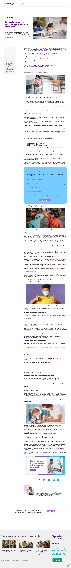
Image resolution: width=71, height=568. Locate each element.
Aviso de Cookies (25, 560)
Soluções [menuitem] (33, 4)
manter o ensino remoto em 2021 (52, 268)
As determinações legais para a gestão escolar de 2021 (9, 60)
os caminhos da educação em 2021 (33, 113)
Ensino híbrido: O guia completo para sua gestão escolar (38, 279)
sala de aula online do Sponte (38, 134)
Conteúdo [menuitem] (63, 4)
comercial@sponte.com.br (59, 550)
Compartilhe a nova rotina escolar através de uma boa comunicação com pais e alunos (10, 70)
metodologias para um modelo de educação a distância (52, 50)
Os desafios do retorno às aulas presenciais (10, 52)
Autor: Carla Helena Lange (10, 30)
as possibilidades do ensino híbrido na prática (50, 274)
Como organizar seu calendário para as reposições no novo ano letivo (9, 65)
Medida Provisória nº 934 (45, 235)
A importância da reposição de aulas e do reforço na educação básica (9, 56)
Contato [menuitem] (56, 4)
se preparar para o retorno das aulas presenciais (52, 97)
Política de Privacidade (51, 195)
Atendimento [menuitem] (48, 4)
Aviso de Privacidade (15, 560)
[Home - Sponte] (7, 4)
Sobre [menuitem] (40, 4)
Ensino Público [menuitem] (12, 4)
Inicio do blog (10, 17)
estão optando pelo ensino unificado (58, 249)
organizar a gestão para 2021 (44, 54)
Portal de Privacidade (5, 560)
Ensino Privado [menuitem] (22, 4)
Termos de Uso (60, 195)
